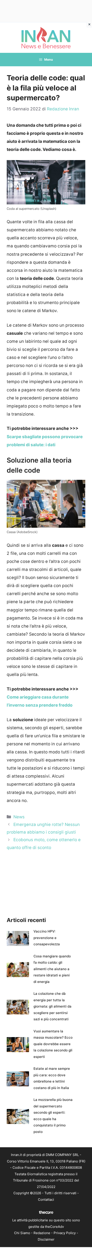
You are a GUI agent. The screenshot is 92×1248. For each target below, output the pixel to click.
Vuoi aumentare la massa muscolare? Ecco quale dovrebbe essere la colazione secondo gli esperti (53, 1044)
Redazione (41, 1233)
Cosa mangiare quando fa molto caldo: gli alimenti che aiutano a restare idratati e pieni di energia (52, 969)
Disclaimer (46, 1239)
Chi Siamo (22, 1233)
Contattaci (46, 1199)
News (19, 816)
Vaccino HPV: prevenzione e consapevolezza (46, 937)
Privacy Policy (65, 1233)
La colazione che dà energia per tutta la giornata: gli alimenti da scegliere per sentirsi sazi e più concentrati (52, 1006)
